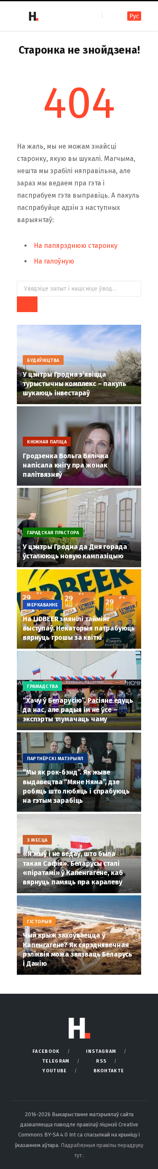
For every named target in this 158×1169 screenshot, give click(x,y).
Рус (134, 16)
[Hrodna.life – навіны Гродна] (33, 16)
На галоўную (54, 261)
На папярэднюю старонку (76, 246)
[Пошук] (109, 16)
